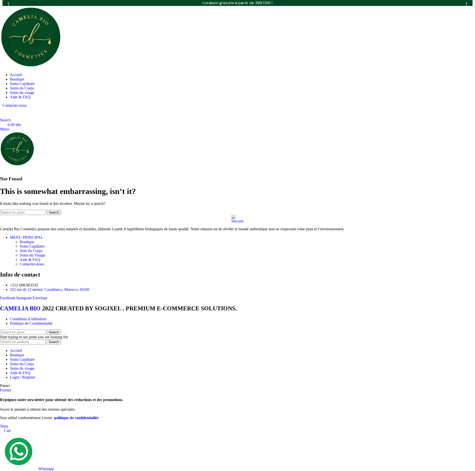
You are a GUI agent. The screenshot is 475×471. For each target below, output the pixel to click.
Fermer (5, 390)
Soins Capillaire (32, 246)
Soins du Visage (32, 255)
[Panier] (1, 169)
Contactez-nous (14, 105)
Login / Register (22, 377)
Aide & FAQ (30, 259)
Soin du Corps (31, 251)
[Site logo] (31, 66)
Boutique (27, 242)
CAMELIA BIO (21, 308)
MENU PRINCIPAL (26, 237)
